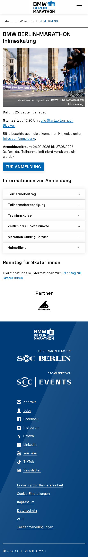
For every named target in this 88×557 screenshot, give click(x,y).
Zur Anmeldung (23, 166)
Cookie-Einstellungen (33, 494)
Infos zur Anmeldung (19, 139)
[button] (44, 305)
